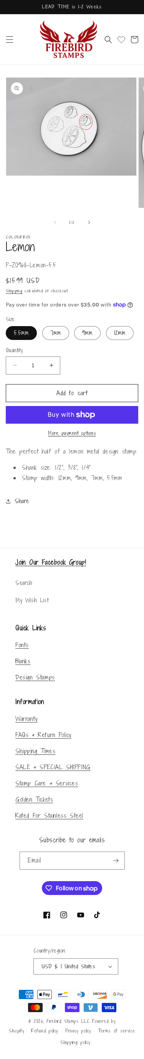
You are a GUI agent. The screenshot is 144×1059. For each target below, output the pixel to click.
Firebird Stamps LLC (67, 1021)
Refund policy (44, 1031)
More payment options (72, 433)
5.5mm (21, 333)
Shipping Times (35, 751)
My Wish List (31, 600)
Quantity (14, 350)
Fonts (22, 645)
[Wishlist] (121, 39)
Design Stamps (35, 677)
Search (24, 583)
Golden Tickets (34, 799)
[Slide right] (89, 222)
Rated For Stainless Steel (49, 815)
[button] (9, 39)
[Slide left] (55, 222)
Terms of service (116, 1031)
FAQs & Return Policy (43, 735)
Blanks (23, 661)
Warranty (26, 718)
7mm (55, 333)
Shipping (14, 290)
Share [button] (22, 501)
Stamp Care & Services (46, 783)
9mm (87, 333)
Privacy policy (78, 1031)
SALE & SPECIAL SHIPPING (53, 767)
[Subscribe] (116, 861)
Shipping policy (75, 1042)
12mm (120, 333)
